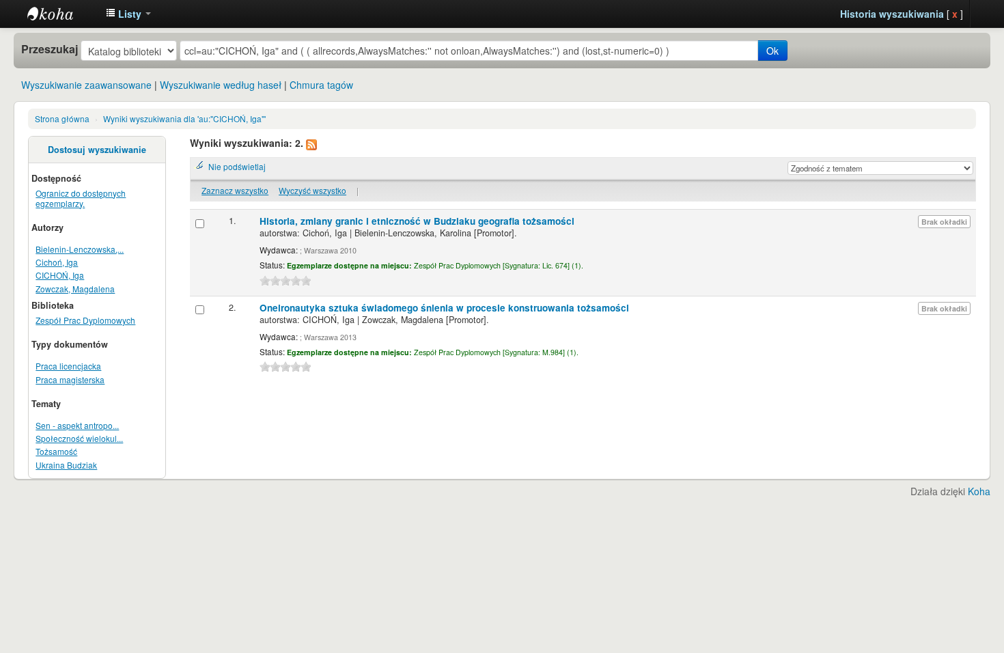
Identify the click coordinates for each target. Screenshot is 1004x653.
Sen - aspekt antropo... (77, 425)
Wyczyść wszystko (312, 190)
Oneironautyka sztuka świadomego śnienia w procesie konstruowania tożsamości (444, 307)
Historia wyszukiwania (892, 13)
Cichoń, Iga (57, 262)
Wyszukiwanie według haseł (220, 85)
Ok (772, 50)
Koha (979, 491)
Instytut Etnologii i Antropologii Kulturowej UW (61, 13)
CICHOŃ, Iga (60, 275)
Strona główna (62, 118)
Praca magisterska (70, 379)
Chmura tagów (321, 85)
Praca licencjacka (68, 366)
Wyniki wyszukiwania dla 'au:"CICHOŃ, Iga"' (184, 118)
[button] (128, 13)
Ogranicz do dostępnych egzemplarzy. (81, 198)
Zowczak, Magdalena (75, 288)
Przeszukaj (49, 49)
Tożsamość (56, 451)
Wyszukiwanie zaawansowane (86, 85)
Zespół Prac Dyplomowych (85, 320)
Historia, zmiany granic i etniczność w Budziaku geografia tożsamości (417, 220)
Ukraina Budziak (66, 465)
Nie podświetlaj (237, 166)
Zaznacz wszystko (234, 190)
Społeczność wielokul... (79, 438)
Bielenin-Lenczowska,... (80, 249)
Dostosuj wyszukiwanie (97, 149)
